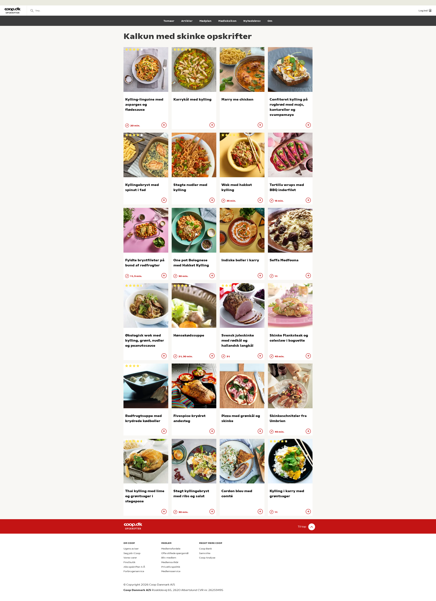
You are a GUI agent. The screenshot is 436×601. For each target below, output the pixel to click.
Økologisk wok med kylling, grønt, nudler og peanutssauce (144, 340)
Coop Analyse (207, 557)
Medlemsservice (170, 571)
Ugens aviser (131, 548)
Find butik (129, 562)
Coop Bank (205, 548)
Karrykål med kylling (192, 99)
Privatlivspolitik (170, 566)
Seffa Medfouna (284, 260)
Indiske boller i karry (240, 260)
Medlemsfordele (170, 548)
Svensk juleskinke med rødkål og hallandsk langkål (237, 340)
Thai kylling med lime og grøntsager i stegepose (144, 496)
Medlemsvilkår (169, 562)
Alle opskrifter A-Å (134, 566)
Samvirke (204, 553)
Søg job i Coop (131, 553)
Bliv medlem (168, 557)
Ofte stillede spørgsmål (175, 553)
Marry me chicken (237, 99)
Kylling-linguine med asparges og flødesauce (144, 104)
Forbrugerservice (133, 571)
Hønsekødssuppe (188, 335)
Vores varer (130, 557)
